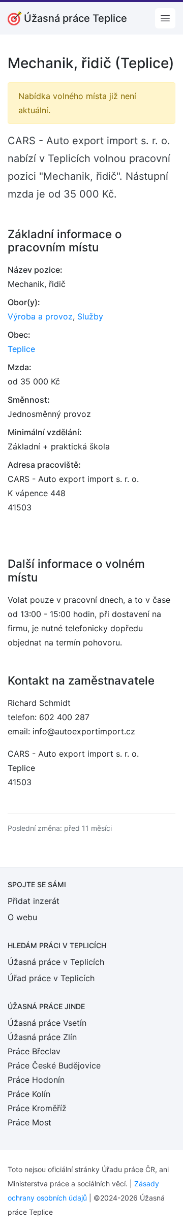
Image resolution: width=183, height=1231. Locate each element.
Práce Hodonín (36, 1080)
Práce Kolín (29, 1094)
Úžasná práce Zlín (42, 1037)
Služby (90, 316)
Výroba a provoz (40, 316)
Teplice (21, 349)
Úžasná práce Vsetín (47, 1023)
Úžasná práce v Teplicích (56, 962)
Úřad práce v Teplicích (51, 978)
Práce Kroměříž (37, 1108)
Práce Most (29, 1122)
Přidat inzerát (33, 901)
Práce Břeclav (34, 1051)
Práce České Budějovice (54, 1065)
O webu (22, 917)
